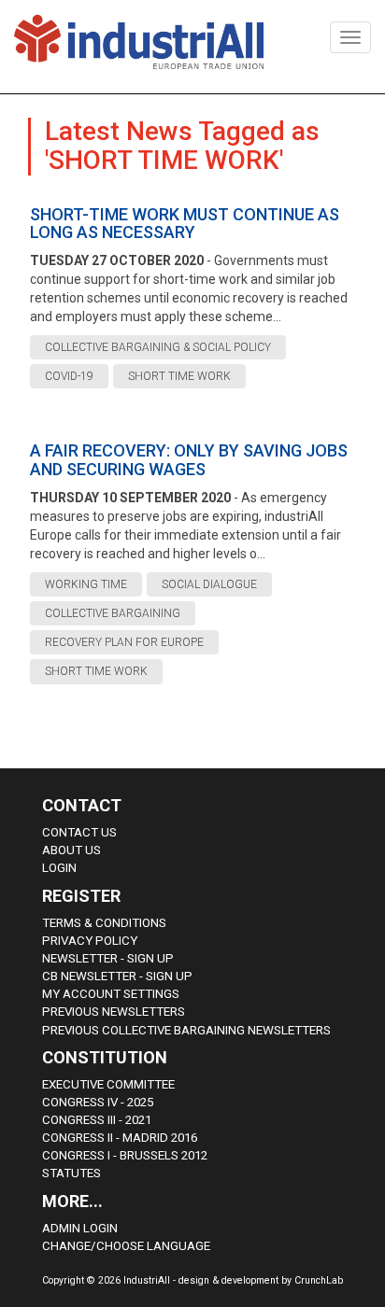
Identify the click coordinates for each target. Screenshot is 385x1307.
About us (71, 850)
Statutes (71, 1173)
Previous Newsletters (113, 1012)
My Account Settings (110, 994)
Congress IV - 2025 (97, 1102)
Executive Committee (108, 1084)
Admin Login (80, 1228)
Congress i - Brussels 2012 (124, 1155)
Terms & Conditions (104, 923)
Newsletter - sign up (108, 958)
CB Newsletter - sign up (117, 976)
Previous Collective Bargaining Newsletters (186, 1030)
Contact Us (79, 832)
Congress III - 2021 (96, 1120)
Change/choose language (126, 1246)
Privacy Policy (89, 941)
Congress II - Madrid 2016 (119, 1138)
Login (59, 868)
